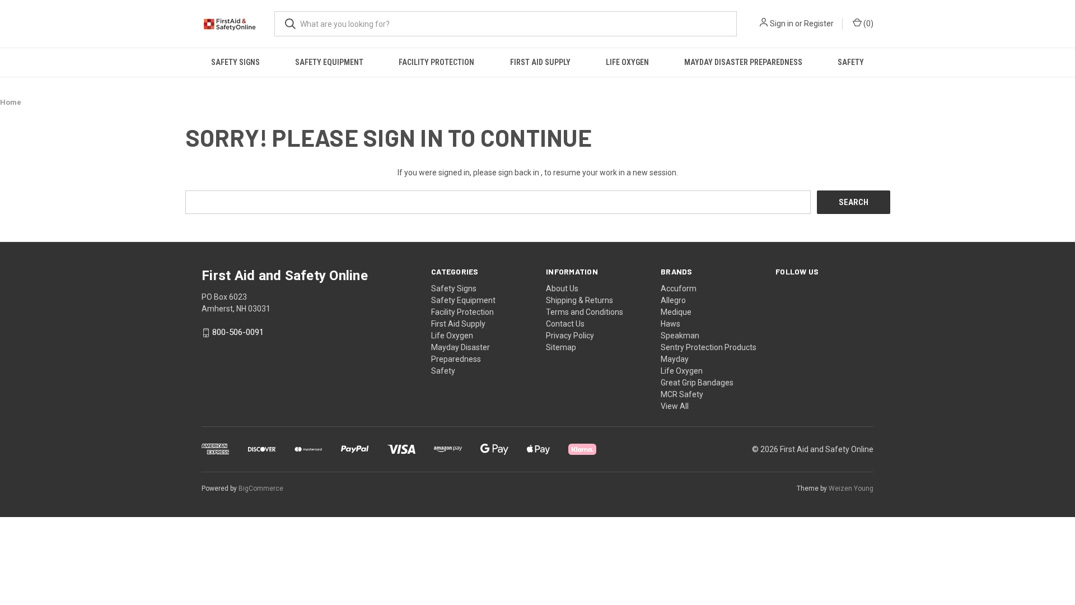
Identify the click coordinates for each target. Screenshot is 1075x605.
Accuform (679, 288)
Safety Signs (235, 62)
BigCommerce (261, 488)
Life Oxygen (627, 62)
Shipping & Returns (579, 300)
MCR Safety (682, 394)
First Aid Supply (540, 62)
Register (819, 23)
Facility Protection (436, 62)
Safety (851, 62)
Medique (676, 312)
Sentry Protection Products (708, 347)
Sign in (781, 23)
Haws (670, 323)
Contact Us (565, 323)
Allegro (673, 300)
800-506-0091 (238, 333)
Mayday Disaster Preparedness (743, 62)
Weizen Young (851, 488)
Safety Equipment (329, 62)
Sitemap (561, 347)
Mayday (675, 359)
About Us (562, 288)
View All (675, 406)
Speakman (680, 335)
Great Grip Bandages (697, 382)
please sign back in (506, 172)
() (867, 23)
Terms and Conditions (584, 312)
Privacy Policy (570, 335)
